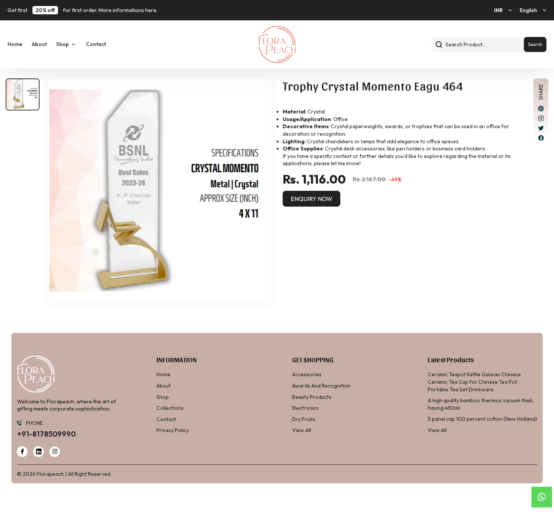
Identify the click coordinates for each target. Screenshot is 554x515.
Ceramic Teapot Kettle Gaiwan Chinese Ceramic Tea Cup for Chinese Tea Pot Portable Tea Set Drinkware (474, 381)
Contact (96, 44)
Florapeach (50, 474)
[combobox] (489, 44)
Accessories (306, 374)
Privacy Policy (172, 430)
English (528, 10)
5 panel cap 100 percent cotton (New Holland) (482, 418)
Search (535, 44)
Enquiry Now (311, 198)
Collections (170, 408)
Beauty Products (311, 397)
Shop (162, 397)
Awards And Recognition (321, 385)
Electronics (305, 408)
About (39, 44)
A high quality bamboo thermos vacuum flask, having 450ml (481, 404)
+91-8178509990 (46, 434)
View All (301, 430)
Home (15, 44)
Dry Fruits (303, 419)
